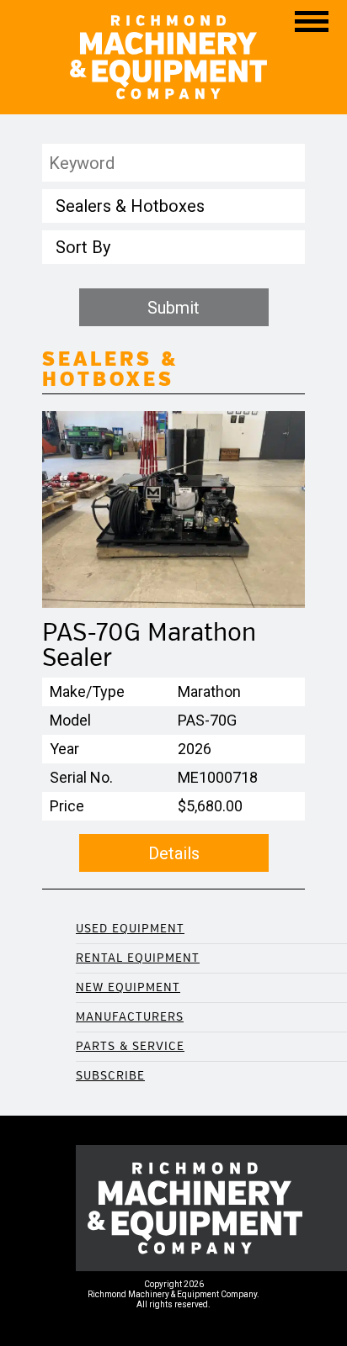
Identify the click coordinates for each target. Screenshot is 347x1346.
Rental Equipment (138, 958)
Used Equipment (130, 928)
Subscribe (110, 1076)
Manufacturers (130, 1017)
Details (174, 853)
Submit (173, 308)
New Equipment (128, 987)
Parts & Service (130, 1046)
